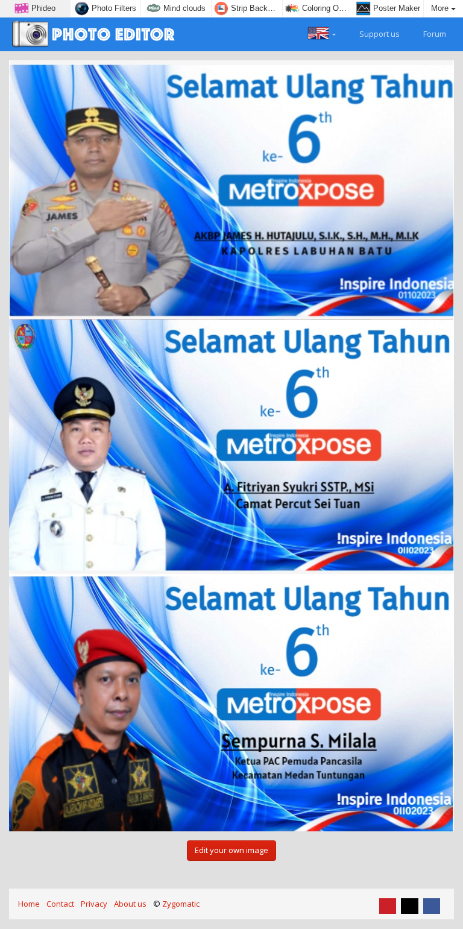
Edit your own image (231, 850)
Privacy (94, 903)
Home (29, 903)
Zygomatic (181, 903)
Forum (433, 33)
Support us (378, 33)
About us (130, 903)
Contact (60, 903)
